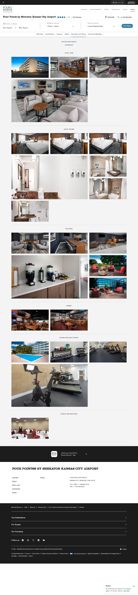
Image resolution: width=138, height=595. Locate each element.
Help (30, 556)
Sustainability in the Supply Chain (110, 553)
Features (59, 34)
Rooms (14, 481)
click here (126, 591)
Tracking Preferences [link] (17, 553)
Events (125, 9)
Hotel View (39, 34)
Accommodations (95, 9)
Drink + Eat (16, 485)
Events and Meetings (95, 34)
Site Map (13, 556)
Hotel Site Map (23, 556)
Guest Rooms (50, 34)
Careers (27, 553)
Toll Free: (79, 484)
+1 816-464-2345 (126, 17)
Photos (42, 477)
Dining (106, 9)
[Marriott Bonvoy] (130, 2)
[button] (118, 2)
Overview (84, 9)
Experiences (116, 9)
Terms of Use (35, 553)
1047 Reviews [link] (76, 17)
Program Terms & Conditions (49, 553)
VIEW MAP (110, 17)
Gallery (132, 9)
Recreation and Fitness (78, 34)
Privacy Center (64, 553)
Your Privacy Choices (79, 553)
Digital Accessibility (93, 553)
